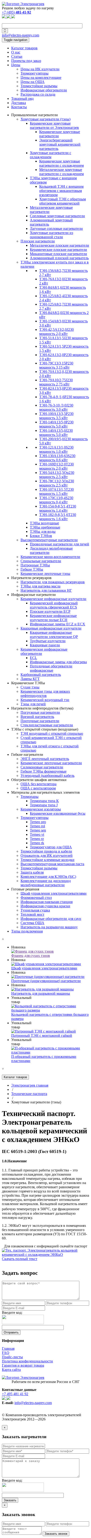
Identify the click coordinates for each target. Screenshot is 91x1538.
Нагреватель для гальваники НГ (46, 590)
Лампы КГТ (30, 679)
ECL (33, 658)
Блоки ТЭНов (41, 536)
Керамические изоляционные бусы (57, 813)
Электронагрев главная (29, 1085)
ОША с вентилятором (38, 788)
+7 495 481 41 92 (15, 1394)
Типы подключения (27, 931)
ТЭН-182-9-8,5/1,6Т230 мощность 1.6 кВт (57, 517)
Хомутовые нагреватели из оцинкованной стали (51, 235)
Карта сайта (11, 1370)
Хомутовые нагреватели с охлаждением (50, 155)
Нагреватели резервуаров (31, 578)
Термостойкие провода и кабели (46, 851)
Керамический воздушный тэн (45, 700)
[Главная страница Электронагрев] (23, 4)
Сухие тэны (30, 687)
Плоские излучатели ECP (50, 611)
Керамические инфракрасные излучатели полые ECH (53, 618)
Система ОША (32, 923)
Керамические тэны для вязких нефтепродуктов (45, 693)
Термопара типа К (44, 801)
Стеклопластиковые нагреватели (47, 725)
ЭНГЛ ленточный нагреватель (45, 759)
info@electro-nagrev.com (20, 35)
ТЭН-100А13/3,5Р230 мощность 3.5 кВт (56, 416)
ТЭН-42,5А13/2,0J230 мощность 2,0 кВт (56, 332)
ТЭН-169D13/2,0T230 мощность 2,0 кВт (56, 466)
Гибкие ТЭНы (32, 569)
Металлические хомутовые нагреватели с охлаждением (61, 172)
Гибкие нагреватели (27, 754)
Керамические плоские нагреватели (58, 250)
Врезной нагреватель (37, 717)
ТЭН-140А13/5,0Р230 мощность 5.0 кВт (56, 424)
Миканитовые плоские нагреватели (58, 254)
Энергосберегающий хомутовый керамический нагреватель (59, 144)
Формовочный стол (36, 898)
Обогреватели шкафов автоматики (38, 780)
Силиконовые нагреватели (42, 767)
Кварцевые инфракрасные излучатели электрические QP (54, 634)
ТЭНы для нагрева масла (40, 586)
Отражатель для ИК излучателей (47, 855)
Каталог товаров (24, 48)
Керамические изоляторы (41, 809)
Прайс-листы (12, 1357)
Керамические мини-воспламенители (50, 557)
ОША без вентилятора (38, 784)
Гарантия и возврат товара (23, 1365)
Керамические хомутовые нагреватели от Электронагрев (54, 125)
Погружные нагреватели (40, 712)
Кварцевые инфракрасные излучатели (51, 628)
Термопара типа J (44, 805)
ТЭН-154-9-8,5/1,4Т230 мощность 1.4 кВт (57, 508)
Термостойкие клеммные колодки (47, 860)
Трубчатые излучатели (48, 641)
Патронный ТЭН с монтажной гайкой (41, 1035)
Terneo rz (37, 839)
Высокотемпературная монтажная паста (52, 864)
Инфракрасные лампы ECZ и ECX (57, 624)
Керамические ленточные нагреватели (51, 763)
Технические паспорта (29, 1094)
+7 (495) (16, 12)
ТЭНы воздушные (44, 523)
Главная (8, 1349)
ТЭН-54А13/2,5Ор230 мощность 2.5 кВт (56, 475)
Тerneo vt (37, 834)
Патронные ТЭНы (35, 565)
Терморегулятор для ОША (51, 847)
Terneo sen (38, 830)
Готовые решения (25, 889)
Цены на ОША (33, 82)
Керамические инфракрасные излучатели (53, 599)
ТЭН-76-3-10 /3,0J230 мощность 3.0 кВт (56, 407)
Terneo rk (37, 843)
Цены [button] (15, 65)
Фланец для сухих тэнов (30, 956)
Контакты (19, 107)
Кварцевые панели (45, 645)
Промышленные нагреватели (34, 115)
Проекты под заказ (26, 61)
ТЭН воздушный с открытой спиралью (52, 733)
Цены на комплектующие (41, 77)
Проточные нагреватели (40, 721)
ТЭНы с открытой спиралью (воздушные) (44, 729)
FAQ (5, 1353)
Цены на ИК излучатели (40, 69)
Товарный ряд (22, 99)
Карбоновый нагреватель (41, 675)
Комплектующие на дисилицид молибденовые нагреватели (46, 883)
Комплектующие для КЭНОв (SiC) (48, 877)
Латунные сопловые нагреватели (56, 229)
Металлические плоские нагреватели (59, 245)
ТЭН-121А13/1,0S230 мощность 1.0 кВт (56, 449)
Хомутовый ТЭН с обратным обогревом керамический (62, 201)
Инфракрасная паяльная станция (47, 902)
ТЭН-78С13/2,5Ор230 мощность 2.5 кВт (56, 483)
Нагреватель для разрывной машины (40, 993)
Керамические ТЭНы (28, 683)
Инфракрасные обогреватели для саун (51, 919)
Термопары (29, 797)
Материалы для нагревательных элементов (45, 792)
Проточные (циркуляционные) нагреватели (46, 981)
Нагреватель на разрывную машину (49, 927)
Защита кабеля (32, 872)
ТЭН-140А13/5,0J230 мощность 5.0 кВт (56, 433)
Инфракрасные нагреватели (33, 595)
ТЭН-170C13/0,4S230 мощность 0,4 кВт (56, 500)
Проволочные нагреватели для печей (59, 544)
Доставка (18, 103)
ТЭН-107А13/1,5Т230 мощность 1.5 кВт (56, 491)
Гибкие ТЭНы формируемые (43, 771)
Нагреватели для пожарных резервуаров (53, 582)
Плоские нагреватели (38, 241)
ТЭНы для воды (43, 531)
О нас (15, 52)
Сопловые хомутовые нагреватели (57, 216)
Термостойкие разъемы (39, 86)
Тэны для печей (33, 704)
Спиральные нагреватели (41, 561)
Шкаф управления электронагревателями (54, 893)
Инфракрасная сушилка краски (45, 906)
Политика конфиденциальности (27, 1361)
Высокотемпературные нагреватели (49, 540)
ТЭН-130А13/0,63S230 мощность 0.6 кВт (57, 458)
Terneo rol (37, 826)
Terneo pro (38, 822)
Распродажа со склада (38, 94)
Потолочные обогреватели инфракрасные (51, 668)
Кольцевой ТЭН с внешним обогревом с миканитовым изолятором (61, 190)
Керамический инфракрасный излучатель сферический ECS (54, 605)
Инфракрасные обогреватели (44, 90)
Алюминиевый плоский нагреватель (59, 258)
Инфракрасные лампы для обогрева (58, 662)
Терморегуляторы (35, 73)
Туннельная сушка (35, 910)
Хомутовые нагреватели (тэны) (45, 119)
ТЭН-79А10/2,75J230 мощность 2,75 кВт (56, 382)
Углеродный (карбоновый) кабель (47, 776)
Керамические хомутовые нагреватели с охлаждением (61, 163)
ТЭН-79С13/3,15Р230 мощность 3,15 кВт (56, 365)
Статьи (16, 56)
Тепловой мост (32, 914)
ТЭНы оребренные (45, 527)
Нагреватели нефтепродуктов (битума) (42, 708)
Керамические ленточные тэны (45, 574)
